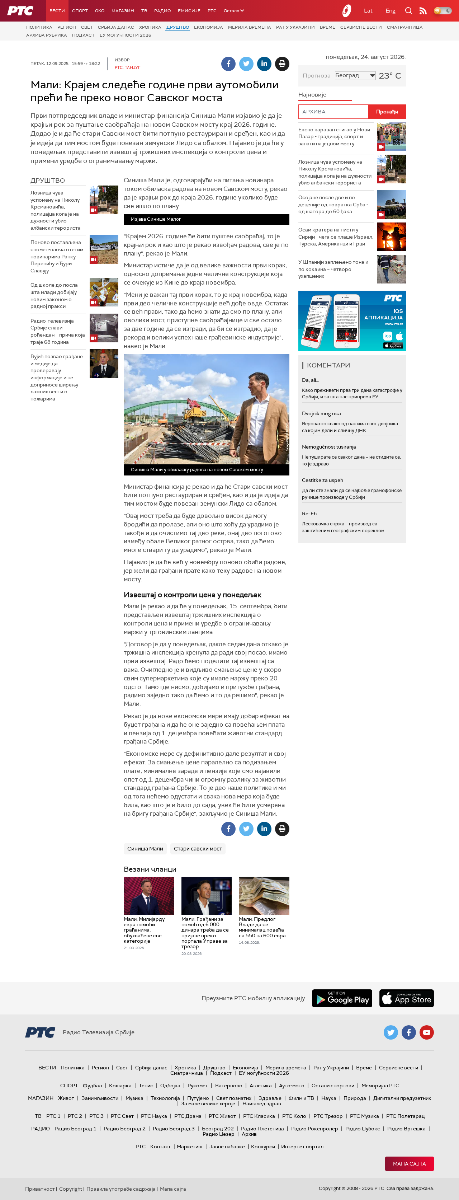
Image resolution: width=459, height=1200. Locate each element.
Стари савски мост (198, 848)
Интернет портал (302, 1146)
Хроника (150, 27)
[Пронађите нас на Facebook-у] (409, 1032)
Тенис (146, 1085)
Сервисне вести (361, 27)
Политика (39, 27)
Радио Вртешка (406, 1128)
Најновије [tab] (312, 94)
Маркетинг (190, 1146)
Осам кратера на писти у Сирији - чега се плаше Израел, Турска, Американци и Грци (335, 236)
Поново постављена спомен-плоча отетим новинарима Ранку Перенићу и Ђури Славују (56, 256)
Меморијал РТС (380, 1085)
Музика (134, 1098)
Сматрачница (405, 27)
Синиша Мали (145, 848)
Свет (87, 27)
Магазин (123, 11)
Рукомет (198, 1085)
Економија (208, 27)
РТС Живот (222, 1116)
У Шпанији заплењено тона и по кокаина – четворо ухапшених (333, 269)
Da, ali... (310, 380)
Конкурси (263, 1146)
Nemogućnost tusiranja (329, 447)
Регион (66, 27)
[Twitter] (246, 64)
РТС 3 (96, 1116)
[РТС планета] (347, 11)
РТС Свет (122, 1116)
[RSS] (423, 11)
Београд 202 (218, 1128)
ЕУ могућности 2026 (125, 35)
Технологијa (165, 1098)
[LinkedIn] (264, 64)
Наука (328, 1098)
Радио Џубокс (362, 1128)
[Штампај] (282, 64)
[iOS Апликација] (352, 321)
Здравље (270, 1098)
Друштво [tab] (47, 180)
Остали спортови (333, 1085)
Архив (249, 1134)
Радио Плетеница (262, 1128)
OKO (99, 11)
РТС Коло (294, 1116)
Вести (57, 11)
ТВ (144, 11)
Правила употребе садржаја (121, 1189)
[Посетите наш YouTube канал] (427, 1032)
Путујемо (198, 1098)
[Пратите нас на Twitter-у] (391, 1032)
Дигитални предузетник (402, 1098)
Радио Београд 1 (75, 1128)
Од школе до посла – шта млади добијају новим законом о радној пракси (55, 295)
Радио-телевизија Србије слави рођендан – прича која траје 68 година (57, 331)
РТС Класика (259, 1116)
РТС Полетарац (405, 1116)
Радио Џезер (219, 1134)
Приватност (40, 1189)
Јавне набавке (227, 1146)
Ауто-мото (291, 1085)
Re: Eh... (311, 513)
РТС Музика (364, 1116)
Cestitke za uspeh (322, 480)
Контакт (160, 1146)
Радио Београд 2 (125, 1128)
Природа (355, 1098)
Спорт (80, 11)
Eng (390, 10)
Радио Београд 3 (174, 1128)
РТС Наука (154, 1116)
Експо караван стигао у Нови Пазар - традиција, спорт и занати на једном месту (334, 136)
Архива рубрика (46, 35)
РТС (212, 11)
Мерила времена (249, 27)
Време (327, 27)
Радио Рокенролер (314, 1128)
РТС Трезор (328, 1116)
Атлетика (261, 1085)
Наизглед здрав (261, 1103)
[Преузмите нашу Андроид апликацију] (342, 998)
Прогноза (317, 75)
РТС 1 (53, 1116)
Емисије (189, 11)
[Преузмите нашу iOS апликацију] (406, 998)
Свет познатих (233, 1098)
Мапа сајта (409, 1164)
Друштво (177, 27)
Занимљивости (99, 1098)
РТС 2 (75, 1116)
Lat (368, 10)
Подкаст (83, 35)
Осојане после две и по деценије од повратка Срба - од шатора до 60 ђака (333, 204)
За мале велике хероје (208, 1103)
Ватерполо (228, 1085)
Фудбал (92, 1085)
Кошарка (120, 1085)
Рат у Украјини (295, 27)
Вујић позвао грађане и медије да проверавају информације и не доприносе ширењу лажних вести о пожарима (56, 377)
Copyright (70, 1189)
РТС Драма (188, 1116)
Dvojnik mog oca (321, 413)
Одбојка (170, 1085)
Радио (162, 11)
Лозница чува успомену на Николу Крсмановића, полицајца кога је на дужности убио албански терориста (55, 210)
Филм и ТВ (301, 1098)
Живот (66, 1098)
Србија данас (116, 27)
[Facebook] (228, 64)
